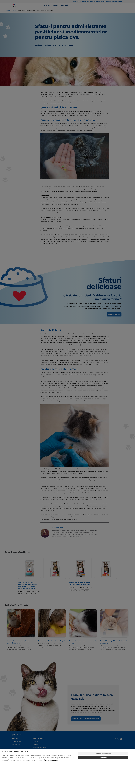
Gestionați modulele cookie (103, 753)
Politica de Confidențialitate (50, 760)
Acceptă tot (103, 757)
